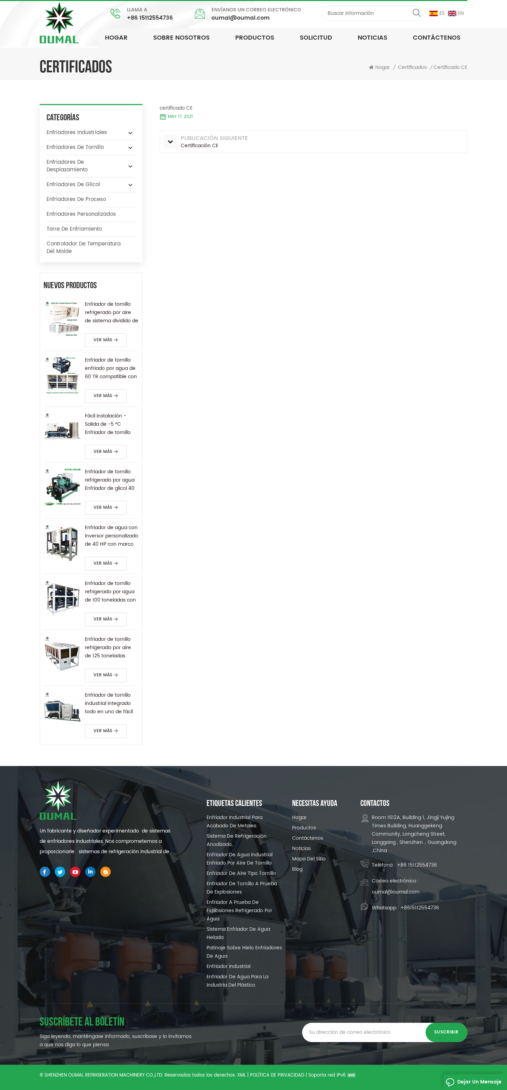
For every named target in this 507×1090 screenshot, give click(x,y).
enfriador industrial (228, 966)
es (442, 13)
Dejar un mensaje (479, 1082)
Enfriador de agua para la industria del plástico (237, 981)
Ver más (102, 340)
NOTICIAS (372, 38)
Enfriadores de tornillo (75, 147)
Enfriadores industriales (77, 132)
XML (241, 1075)
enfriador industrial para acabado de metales (234, 822)
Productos (304, 828)
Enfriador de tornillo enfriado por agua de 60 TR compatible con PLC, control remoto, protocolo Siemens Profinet (111, 368)
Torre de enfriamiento (74, 229)
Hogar (116, 38)
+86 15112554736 (150, 18)
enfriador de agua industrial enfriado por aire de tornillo (239, 859)
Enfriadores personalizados (81, 214)
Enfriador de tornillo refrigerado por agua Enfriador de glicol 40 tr (110, 480)
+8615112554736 (419, 908)
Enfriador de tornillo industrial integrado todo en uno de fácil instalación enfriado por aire (109, 703)
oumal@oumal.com (240, 18)
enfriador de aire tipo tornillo (241, 873)
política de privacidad (277, 1075)
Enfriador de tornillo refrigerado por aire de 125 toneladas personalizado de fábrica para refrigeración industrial (111, 647)
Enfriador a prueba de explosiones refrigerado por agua (239, 910)
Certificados (412, 67)
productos (254, 38)
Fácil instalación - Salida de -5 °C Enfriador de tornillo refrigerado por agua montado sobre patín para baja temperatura (110, 424)
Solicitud (316, 38)
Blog (297, 869)
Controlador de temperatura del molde (84, 248)
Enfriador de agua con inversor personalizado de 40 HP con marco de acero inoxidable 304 (111, 536)
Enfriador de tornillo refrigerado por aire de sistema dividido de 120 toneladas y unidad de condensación (111, 312)
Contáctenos (436, 38)
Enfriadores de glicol (73, 184)
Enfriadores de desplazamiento (67, 166)
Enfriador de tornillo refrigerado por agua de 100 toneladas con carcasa (110, 591)
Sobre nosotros (181, 38)
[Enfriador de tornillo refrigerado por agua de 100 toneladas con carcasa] (62, 598)
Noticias (301, 848)
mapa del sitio (309, 859)
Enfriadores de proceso (76, 199)
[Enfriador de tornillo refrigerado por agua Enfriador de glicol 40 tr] (62, 487)
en (461, 13)
